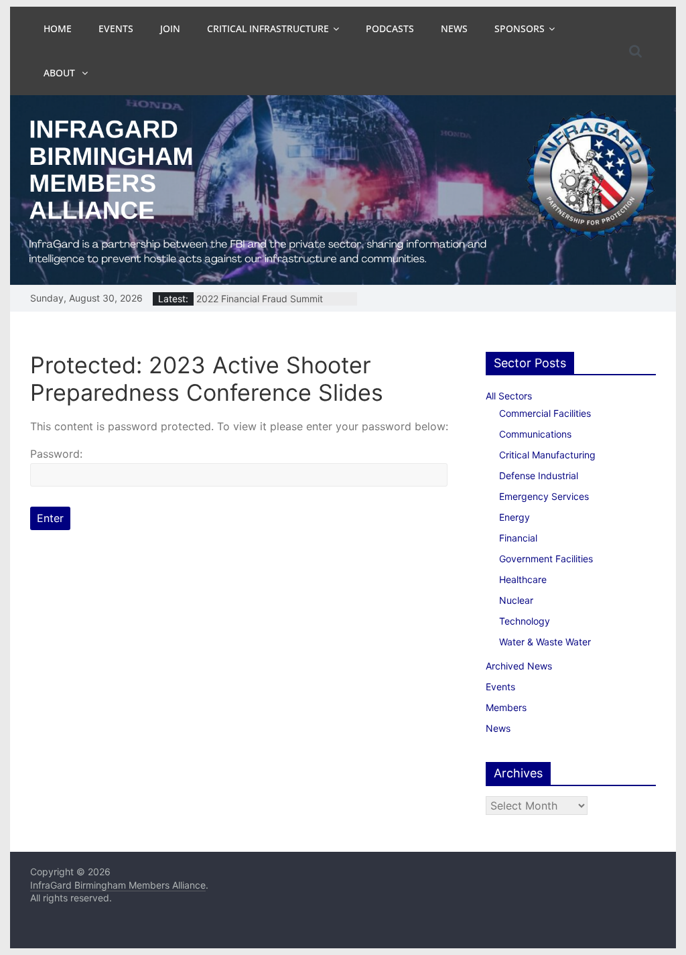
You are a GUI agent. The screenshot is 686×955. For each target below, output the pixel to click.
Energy (514, 517)
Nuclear (516, 600)
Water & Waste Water (545, 641)
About (61, 72)
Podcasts (390, 28)
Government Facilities (546, 558)
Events (115, 28)
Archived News (519, 666)
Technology (524, 621)
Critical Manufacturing (547, 454)
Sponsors (519, 28)
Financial (518, 538)
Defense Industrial (538, 475)
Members (506, 707)
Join (170, 28)
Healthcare (523, 579)
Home (58, 28)
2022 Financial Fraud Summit (259, 301)
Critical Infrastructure (268, 28)
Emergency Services (544, 496)
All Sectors (509, 395)
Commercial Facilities (545, 413)
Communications (535, 434)
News (454, 28)
